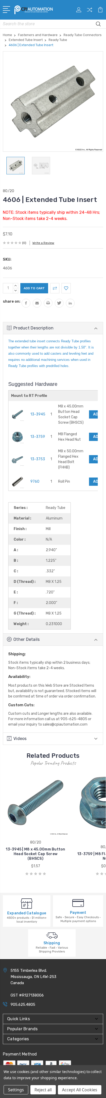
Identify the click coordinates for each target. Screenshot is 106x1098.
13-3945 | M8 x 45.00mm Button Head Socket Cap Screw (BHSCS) (35, 854)
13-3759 (37, 437)
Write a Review (43, 243)
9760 (34, 481)
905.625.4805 (23, 1004)
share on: (11, 301)
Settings (16, 1090)
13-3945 (37, 414)
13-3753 (37, 459)
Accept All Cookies (79, 1090)
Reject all (43, 1090)
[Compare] (89, 11)
